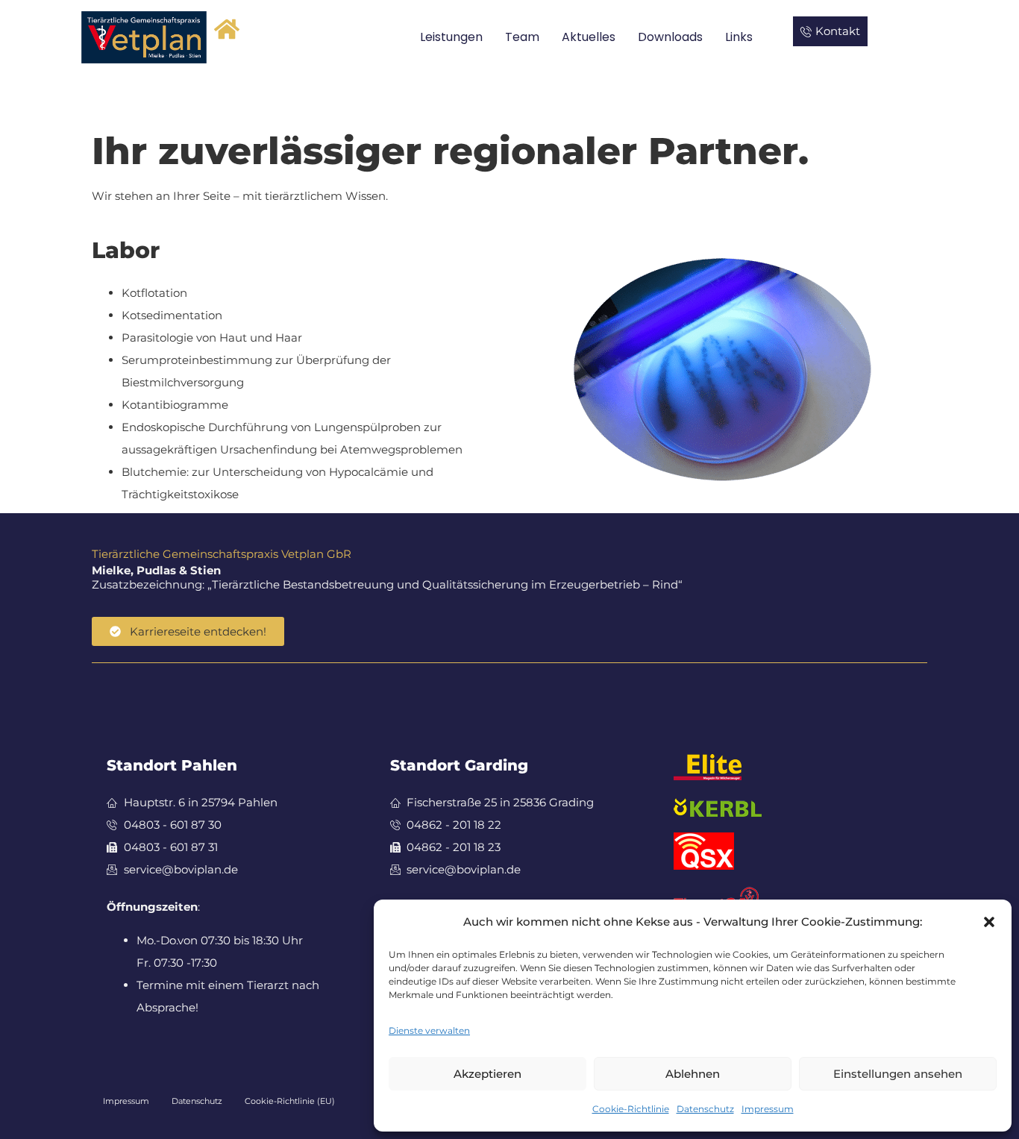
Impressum (767, 1108)
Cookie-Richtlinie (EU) (290, 1101)
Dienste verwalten (429, 1030)
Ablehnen (692, 1074)
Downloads (670, 37)
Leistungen (451, 37)
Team (522, 37)
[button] (989, 921)
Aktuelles (588, 37)
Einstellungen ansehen (897, 1074)
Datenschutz (705, 1108)
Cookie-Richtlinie (630, 1108)
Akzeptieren (487, 1074)
